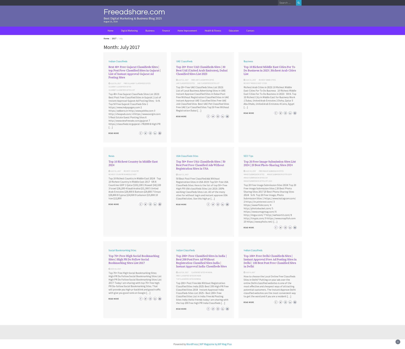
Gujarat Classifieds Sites (120, 86)
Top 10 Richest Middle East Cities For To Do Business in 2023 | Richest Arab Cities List (270, 70)
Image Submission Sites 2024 (279, 174)
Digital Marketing (129, 30)
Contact (250, 30)
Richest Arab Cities (267, 80)
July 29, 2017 (115, 83)
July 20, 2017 (251, 171)
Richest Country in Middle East (123, 174)
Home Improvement (187, 30)
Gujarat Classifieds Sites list (122, 90)
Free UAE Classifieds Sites (202, 80)
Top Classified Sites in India (188, 279)
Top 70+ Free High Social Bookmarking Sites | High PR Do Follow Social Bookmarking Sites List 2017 (134, 259)
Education (234, 30)
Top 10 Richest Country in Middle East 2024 (133, 163)
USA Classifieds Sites (187, 155)
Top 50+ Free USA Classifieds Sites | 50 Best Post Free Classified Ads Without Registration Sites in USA (200, 165)
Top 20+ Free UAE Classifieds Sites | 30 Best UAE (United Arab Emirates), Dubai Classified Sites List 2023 (201, 70)
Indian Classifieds (118, 61)
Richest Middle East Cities (255, 83)
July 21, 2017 (183, 174)
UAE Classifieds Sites (185, 83)
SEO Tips (248, 155)
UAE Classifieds (184, 61)
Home (110, 30)
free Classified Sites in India (188, 275)
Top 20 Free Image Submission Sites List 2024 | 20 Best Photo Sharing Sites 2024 (270, 163)
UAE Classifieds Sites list (208, 83)
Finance (166, 30)
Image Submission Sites (254, 174)
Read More (114, 133)
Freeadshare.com (134, 12)
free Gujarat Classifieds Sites (137, 83)
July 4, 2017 (250, 272)
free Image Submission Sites (271, 171)
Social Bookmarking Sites (122, 250)
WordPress (192, 344)
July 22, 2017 (183, 80)
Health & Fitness (213, 30)
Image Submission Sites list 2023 (258, 181)
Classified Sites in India (201, 272)
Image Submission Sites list (256, 177)
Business (150, 30)
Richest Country (131, 171)
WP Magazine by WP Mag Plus (216, 344)
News (111, 155)
